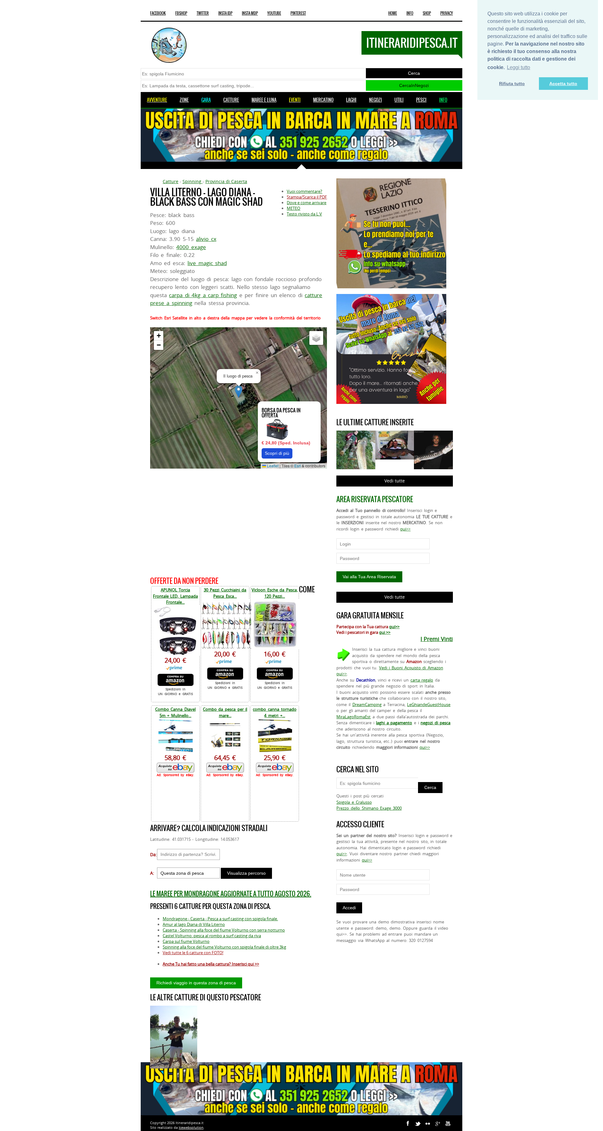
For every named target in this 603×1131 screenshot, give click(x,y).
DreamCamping (367, 704)
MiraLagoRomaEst (353, 717)
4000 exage (191, 247)
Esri (297, 465)
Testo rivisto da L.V (304, 214)
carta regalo (421, 680)
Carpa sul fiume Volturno (186, 941)
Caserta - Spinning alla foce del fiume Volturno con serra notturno (224, 930)
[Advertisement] (238, 521)
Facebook (158, 13)
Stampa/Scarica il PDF (307, 197)
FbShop (181, 13)
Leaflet (272, 465)
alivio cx (206, 238)
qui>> (405, 529)
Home (392, 13)
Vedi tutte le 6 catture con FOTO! (193, 952)
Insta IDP (225, 13)
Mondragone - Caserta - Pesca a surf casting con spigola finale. (220, 919)
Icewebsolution (191, 1127)
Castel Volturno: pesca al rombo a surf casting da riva (212, 935)
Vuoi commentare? (304, 191)
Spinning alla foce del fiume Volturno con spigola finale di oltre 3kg (224, 947)
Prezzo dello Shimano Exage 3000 (368, 808)
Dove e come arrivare (306, 202)
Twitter (203, 13)
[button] (238, 391)
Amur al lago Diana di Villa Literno (194, 924)
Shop (427, 13)
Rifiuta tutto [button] (512, 83)
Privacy (446, 13)
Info (409, 13)
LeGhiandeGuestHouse (428, 704)
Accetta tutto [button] (563, 83)
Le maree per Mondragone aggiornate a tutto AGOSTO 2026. (230, 894)
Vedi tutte (394, 481)
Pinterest (298, 13)
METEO (293, 208)
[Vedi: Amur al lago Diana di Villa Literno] (173, 1037)
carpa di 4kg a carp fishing (203, 295)
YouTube (274, 13)
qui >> (384, 632)
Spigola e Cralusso (354, 802)
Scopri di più (277, 453)
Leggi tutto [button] (518, 67)
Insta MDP (250, 13)
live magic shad (207, 263)
